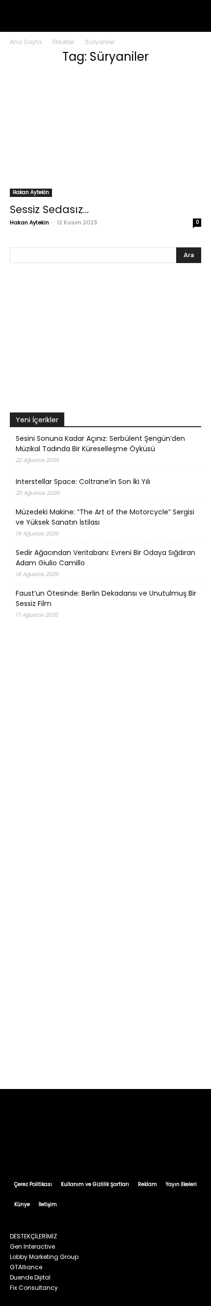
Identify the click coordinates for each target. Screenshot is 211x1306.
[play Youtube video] (105, 340)
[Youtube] (152, 1148)
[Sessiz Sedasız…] (105, 135)
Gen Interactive (32, 1246)
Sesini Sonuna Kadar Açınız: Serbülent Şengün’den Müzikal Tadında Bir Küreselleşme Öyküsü (100, 444)
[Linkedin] (96, 1148)
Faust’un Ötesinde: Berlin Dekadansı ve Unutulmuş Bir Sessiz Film (106, 598)
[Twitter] (133, 1148)
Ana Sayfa (26, 42)
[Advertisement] (105, 965)
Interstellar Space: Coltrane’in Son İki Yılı (83, 481)
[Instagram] (77, 1148)
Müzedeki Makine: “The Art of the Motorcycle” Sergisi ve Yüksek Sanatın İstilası (105, 517)
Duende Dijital (30, 1277)
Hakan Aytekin (31, 192)
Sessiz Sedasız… (49, 209)
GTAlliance (26, 1267)
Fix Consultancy (34, 1287)
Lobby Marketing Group (44, 1257)
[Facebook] (59, 1148)
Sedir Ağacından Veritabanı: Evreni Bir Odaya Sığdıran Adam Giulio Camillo (105, 558)
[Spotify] (115, 1148)
